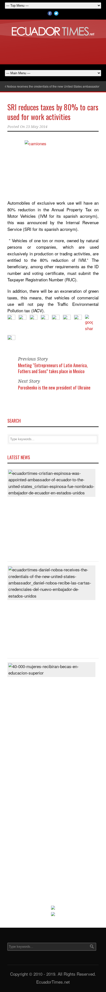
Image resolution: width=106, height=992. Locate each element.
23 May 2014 (36, 126)
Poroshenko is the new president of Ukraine (54, 387)
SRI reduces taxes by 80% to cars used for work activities (52, 111)
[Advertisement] (53, 49)
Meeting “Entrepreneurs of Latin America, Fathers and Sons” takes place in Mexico (53, 368)
